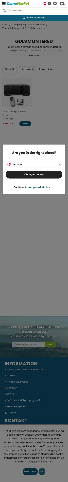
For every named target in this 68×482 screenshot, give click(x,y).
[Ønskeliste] (54, 3)
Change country (34, 174)
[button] (48, 3)
